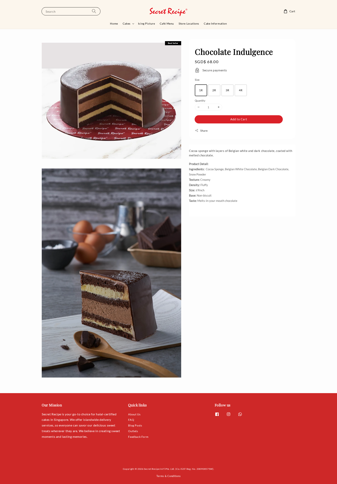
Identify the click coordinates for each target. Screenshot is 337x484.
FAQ (131, 419)
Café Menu (167, 23)
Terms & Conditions (168, 476)
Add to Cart (238, 119)
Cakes (126, 23)
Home (114, 23)
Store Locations (189, 23)
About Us (134, 414)
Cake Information (215, 23)
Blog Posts (135, 425)
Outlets (133, 431)
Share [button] (204, 130)
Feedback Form (138, 436)
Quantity (200, 100)
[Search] (94, 11)
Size (197, 79)
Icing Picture (146, 23)
